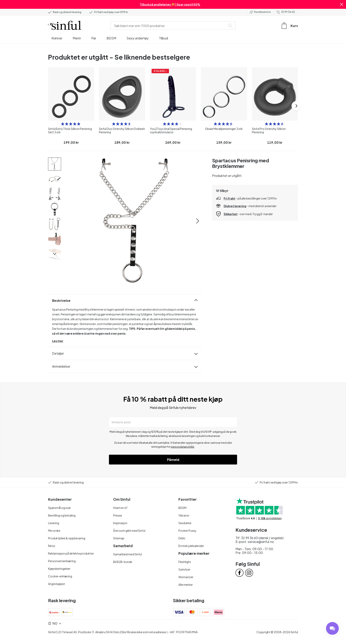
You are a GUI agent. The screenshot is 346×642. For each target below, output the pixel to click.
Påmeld (173, 459)
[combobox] (169, 26)
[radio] (62, 123)
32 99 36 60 (288, 11)
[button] (341, 4)
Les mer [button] (57, 341)
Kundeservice (262, 11)
